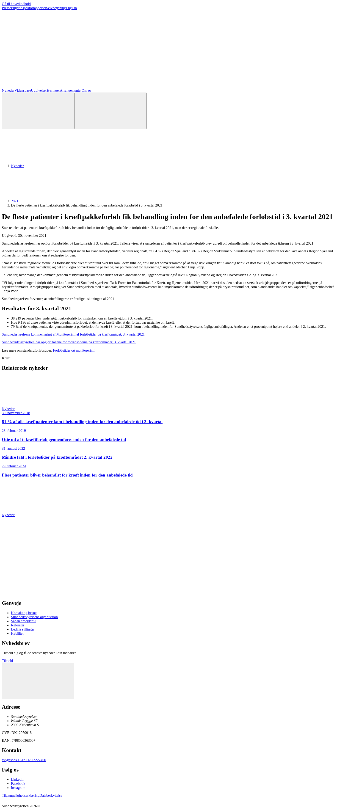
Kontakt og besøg (24, 613)
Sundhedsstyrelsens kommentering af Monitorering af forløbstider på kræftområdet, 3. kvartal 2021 (73, 334)
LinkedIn (17, 779)
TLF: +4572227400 (31, 760)
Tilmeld (7, 661)
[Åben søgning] (38, 111)
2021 (14, 201)
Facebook (18, 783)
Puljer (15, 8)
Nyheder (8, 90)
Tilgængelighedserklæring (20, 795)
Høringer (53, 90)
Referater (17, 625)
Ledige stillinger (22, 629)
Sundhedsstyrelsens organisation (34, 617)
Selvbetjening (56, 8)
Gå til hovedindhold (16, 4)
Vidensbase (22, 90)
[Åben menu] (110, 111)
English (71, 8)
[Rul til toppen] (38, 681)
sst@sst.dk (9, 760)
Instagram (18, 788)
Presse (6, 8)
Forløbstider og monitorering (73, 350)
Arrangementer (71, 90)
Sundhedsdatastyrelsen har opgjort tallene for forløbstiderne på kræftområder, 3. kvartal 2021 (69, 342)
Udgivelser (39, 90)
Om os (86, 90)
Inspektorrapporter (32, 8)
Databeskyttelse (50, 795)
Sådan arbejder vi (23, 621)
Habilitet (17, 633)
